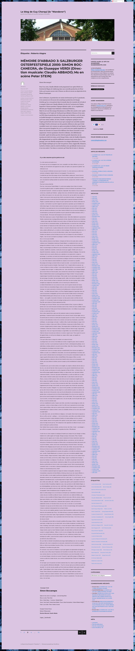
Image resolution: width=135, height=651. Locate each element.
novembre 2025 (96, 203)
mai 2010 (94, 457)
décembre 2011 (96, 426)
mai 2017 (94, 320)
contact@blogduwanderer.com (98, 140)
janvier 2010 (95, 464)
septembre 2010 (96, 451)
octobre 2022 (95, 241)
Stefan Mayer (28, 113)
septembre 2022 (96, 242)
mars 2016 (94, 343)
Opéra (30, 92)
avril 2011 (94, 439)
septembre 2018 (96, 302)
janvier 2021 (95, 264)
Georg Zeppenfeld (107, 511)
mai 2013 (94, 398)
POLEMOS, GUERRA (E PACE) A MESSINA (102, 171)
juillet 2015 (95, 356)
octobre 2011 (95, 430)
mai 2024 (94, 218)
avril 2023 (94, 234)
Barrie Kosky (107, 486)
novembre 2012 (96, 408)
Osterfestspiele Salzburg (27, 109)
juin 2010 (94, 456)
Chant (22, 91)
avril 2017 (94, 321)
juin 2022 (94, 246)
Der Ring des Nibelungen (99, 506)
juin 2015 (94, 357)
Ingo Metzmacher (96, 519)
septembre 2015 (96, 352)
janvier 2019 (95, 295)
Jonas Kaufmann (96, 522)
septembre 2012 (96, 412)
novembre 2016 (96, 329)
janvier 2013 (95, 405)
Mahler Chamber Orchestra (99, 541)
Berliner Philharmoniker (98, 489)
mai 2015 (94, 359)
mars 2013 (94, 402)
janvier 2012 (95, 425)
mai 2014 (94, 379)
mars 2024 (95, 221)
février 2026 (95, 201)
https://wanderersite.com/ (98, 70)
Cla (25, 101)
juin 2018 (94, 305)
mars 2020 (95, 279)
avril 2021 (94, 260)
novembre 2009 (96, 467)
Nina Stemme (95, 547)
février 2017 (95, 325)
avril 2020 (94, 277)
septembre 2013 (96, 392)
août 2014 (94, 374)
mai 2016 (94, 339)
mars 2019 (94, 293)
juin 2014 (94, 377)
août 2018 (94, 303)
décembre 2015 (96, 347)
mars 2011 (94, 441)
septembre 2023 (96, 228)
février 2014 (95, 384)
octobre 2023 (95, 226)
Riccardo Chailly (105, 552)
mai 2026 (94, 196)
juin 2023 (94, 231)
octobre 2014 (95, 370)
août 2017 (94, 315)
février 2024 (95, 223)
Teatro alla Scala (96, 563)
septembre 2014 (96, 372)
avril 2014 (94, 380)
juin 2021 (94, 257)
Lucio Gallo (27, 106)
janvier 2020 (95, 282)
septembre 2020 (96, 269)
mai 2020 (94, 275)
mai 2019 (94, 290)
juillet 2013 (95, 395)
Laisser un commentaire (27, 115)
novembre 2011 (96, 428)
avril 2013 (94, 400)
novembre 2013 (96, 389)
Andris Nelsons (96, 484)
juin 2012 (94, 416)
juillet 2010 (95, 454)
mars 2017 (94, 323)
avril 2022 (94, 249)
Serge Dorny (106, 555)
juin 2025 (94, 208)
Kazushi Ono (108, 525)
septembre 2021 (96, 254)
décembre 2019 (96, 283)
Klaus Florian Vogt (97, 530)
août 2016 (94, 334)
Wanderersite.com (101, 105)
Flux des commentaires (98, 626)
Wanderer (23, 86)
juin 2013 (94, 397)
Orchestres (23, 94)
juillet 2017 (95, 316)
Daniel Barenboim (97, 500)
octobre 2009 (95, 469)
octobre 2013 (95, 390)
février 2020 (95, 280)
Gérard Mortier (108, 514)
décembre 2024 (96, 216)
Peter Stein (23, 111)
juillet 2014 (95, 375)
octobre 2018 (95, 300)
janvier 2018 (95, 310)
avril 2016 (94, 341)
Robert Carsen (96, 555)
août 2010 (94, 453)
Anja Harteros (107, 484)
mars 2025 (95, 213)
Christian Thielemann (98, 495)
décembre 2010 (96, 446)
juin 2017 (94, 318)
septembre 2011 (96, 431)
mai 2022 (94, 247)
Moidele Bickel (24, 108)
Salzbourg (29, 94)
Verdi (31, 96)
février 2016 (95, 344)
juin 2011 (94, 436)
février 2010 (95, 462)
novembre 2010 (96, 448)
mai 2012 (94, 418)
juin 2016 (94, 338)
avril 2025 (94, 211)
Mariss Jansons (96, 544)
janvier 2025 (95, 215)
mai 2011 (94, 438)
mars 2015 (94, 362)
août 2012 (94, 413)
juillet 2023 (95, 229)
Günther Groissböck (97, 517)
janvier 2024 (95, 224)
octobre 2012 (95, 410)
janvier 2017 (95, 326)
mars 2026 (95, 200)
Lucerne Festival (96, 536)
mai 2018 (94, 306)
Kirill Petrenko (106, 528)
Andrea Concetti (25, 98)
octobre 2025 (95, 205)
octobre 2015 (95, 351)
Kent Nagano (95, 528)
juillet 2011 (94, 434)
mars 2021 (94, 262)
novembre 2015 (96, 349)
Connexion (95, 622)
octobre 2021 (95, 252)
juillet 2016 (95, 336)
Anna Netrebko (96, 486)
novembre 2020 (96, 267)
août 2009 (94, 472)
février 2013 (95, 403)
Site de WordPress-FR (97, 627)
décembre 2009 (96, 466)
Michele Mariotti (108, 544)
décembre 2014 (96, 367)
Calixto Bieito (95, 492)
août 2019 (94, 287)
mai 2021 (94, 259)
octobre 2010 (95, 449)
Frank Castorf (95, 511)
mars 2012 (94, 421)
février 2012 (95, 423)
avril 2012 (94, 420)
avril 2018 (94, 308)
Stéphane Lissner (96, 560)
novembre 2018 (96, 298)
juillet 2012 (95, 415)
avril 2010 (94, 459)
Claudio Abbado (28, 91)
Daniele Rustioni (96, 503)
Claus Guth (107, 497)
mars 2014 (94, 382)
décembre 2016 (96, 328)
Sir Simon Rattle (96, 558)
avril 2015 (94, 361)
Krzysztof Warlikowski (97, 533)
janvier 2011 (95, 444)
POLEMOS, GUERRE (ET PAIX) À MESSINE (102, 175)
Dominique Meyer (97, 508)
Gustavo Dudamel (97, 514)
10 (39, 632)
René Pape (95, 552)
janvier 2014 (95, 385)
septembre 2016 (96, 333)
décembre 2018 (96, 297)
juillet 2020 (95, 272)
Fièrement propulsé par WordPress (50, 644)
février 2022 (95, 251)
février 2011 (95, 443)
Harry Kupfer (109, 517)
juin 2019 (94, 288)
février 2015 (95, 364)
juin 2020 (94, 274)
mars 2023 (94, 236)
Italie (22, 92)
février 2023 (95, 237)
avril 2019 (94, 292)
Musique (26, 92)
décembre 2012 (96, 407)
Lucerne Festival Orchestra (99, 538)
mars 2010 (94, 461)
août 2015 (94, 354)
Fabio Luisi (108, 508)
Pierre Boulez (107, 549)
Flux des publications (97, 624)
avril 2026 (94, 198)
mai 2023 (94, 233)
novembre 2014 (96, 369)
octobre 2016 (95, 331)
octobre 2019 (95, 285)
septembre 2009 (96, 471)
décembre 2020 (96, 265)
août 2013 (94, 393)
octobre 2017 (95, 313)
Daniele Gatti (109, 500)
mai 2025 (94, 210)
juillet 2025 (95, 206)
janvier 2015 (95, 366)
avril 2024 (94, 219)
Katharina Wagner (97, 525)
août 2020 (94, 270)
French (115, 1)
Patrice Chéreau (107, 547)
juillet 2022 (95, 244)
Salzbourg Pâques (25, 96)
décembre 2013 (96, 387)
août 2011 (94, 433)
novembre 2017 (96, 311)
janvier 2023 (95, 239)
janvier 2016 (95, 346)
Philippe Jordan (96, 549)
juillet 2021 (95, 256)
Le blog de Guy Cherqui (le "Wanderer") (43, 11)
